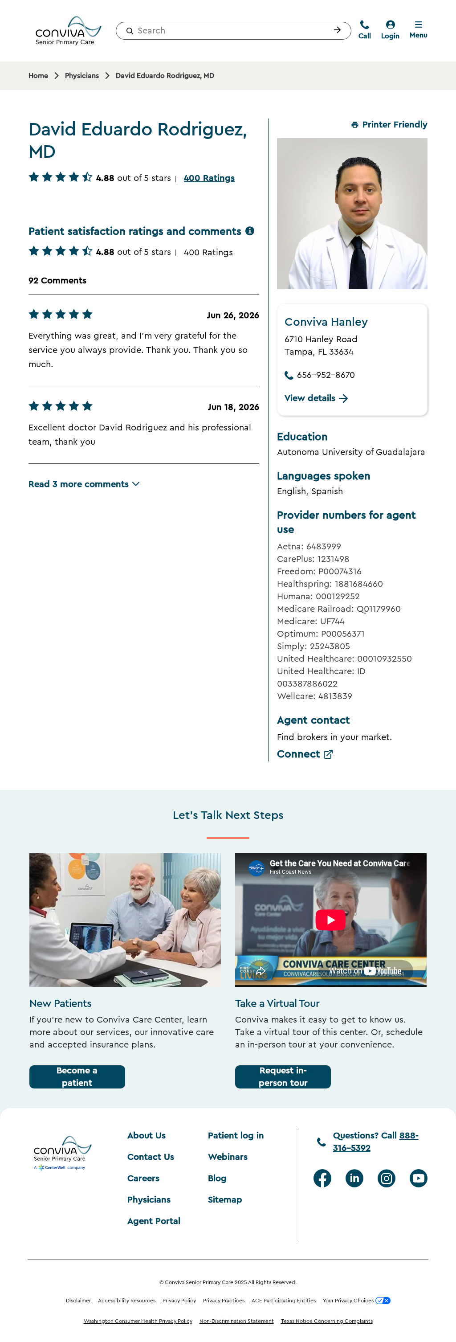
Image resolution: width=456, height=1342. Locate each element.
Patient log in (236, 1135)
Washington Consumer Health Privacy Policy (138, 1321)
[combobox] (233, 31)
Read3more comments (78, 484)
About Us (146, 1135)
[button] (335, 31)
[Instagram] (386, 1178)
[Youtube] (419, 1178)
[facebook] (322, 1178)
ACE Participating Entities (284, 1300)
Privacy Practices (223, 1300)
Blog (217, 1178)
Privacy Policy (179, 1300)
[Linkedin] (354, 1178)
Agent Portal (153, 1221)
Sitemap (225, 1199)
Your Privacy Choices (348, 1300)
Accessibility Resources (126, 1300)
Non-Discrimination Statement (237, 1321)
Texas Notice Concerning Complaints (327, 1321)
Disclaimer (78, 1300)
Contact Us (150, 1157)
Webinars (228, 1157)
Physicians (149, 1199)
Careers (143, 1178)
